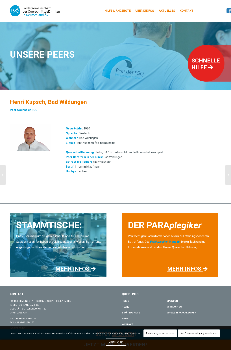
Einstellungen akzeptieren (160, 333)
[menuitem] (117, 11)
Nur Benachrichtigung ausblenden (199, 333)
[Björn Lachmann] (228, 175)
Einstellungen (116, 342)
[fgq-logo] (35, 11)
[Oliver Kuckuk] (3, 175)
